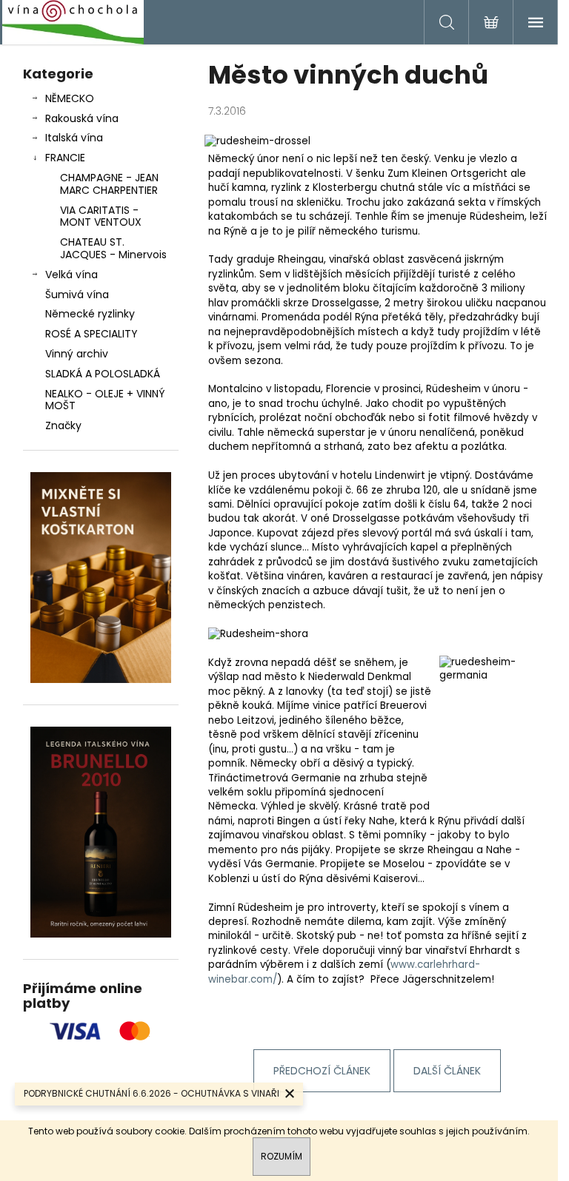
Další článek (447, 1070)
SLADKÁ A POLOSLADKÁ (102, 373)
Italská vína (74, 137)
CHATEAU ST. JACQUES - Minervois (113, 248)
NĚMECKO (69, 98)
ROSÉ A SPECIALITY (91, 333)
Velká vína (71, 274)
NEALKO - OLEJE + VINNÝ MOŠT (104, 400)
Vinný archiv (76, 353)
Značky (63, 425)
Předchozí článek (321, 1070)
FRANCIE (65, 157)
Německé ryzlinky (90, 313)
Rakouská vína (82, 118)
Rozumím (281, 1156)
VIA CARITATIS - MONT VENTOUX (101, 216)
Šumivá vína (77, 294)
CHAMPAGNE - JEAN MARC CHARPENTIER (109, 184)
